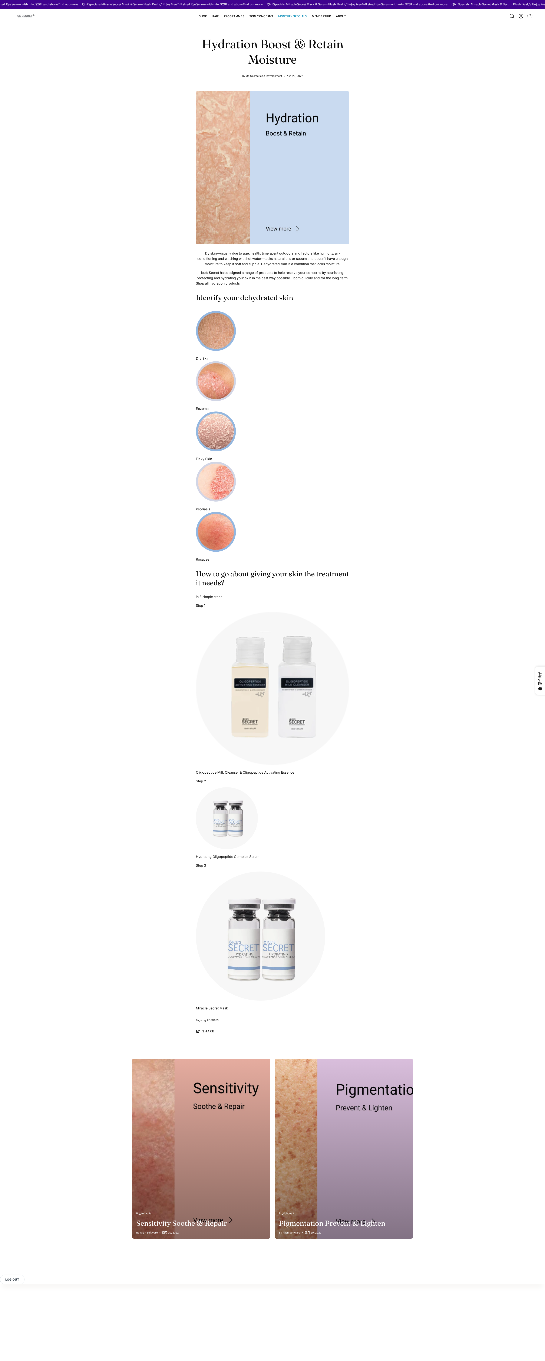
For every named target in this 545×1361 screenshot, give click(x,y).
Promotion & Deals (190, 1312)
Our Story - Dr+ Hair (235, 1300)
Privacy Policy (143, 1314)
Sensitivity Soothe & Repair (181, 1223)
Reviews (138, 1300)
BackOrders (184, 1326)
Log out (12, 1279)
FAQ (135, 1307)
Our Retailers (185, 1319)
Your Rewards (186, 1293)
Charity (224, 1321)
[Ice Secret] (25, 16)
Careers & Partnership (236, 1328)
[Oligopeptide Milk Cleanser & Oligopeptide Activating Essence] (272, 763)
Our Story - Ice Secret (236, 1293)
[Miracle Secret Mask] (260, 999)
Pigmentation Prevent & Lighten (332, 1223)
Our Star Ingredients (234, 1307)
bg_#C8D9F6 (210, 1020)
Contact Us (141, 1293)
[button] (215, 16)
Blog (222, 1314)
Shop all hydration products (218, 283)
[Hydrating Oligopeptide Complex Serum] (227, 848)
